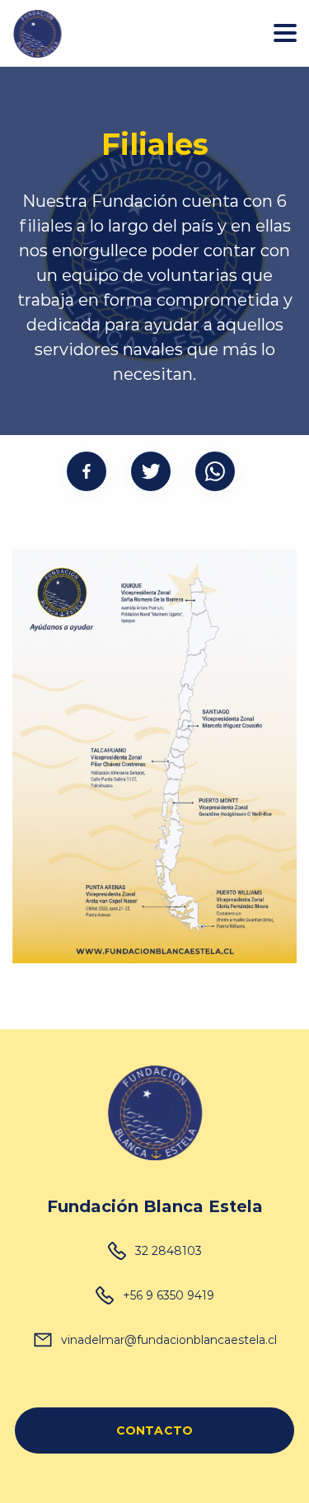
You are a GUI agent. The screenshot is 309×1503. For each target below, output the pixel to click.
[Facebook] (86, 471)
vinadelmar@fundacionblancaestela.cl (169, 1339)
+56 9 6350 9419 (168, 1295)
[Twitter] (151, 471)
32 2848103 (168, 1250)
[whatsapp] (215, 471)
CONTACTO (155, 1430)
